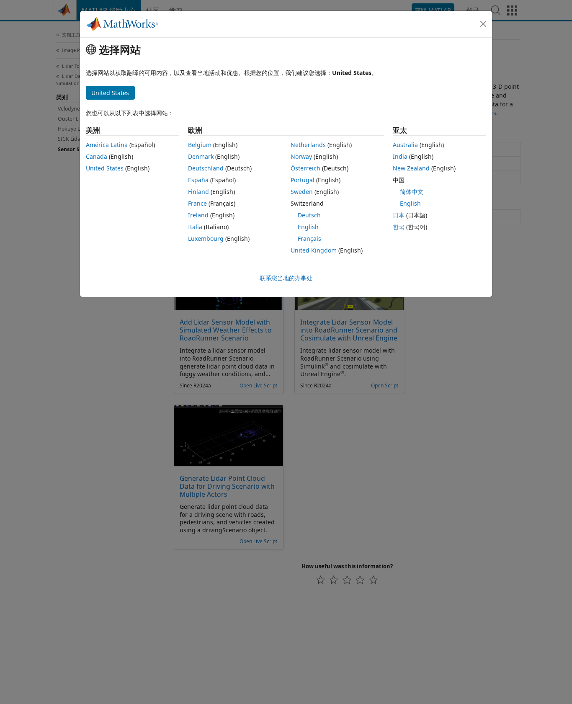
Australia (405, 145)
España (198, 180)
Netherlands (308, 145)
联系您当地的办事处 (286, 278)
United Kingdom (314, 250)
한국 (399, 227)
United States (105, 168)
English (308, 227)
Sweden (302, 192)
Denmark (201, 156)
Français (309, 238)
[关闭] (483, 24)
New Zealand (411, 168)
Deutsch (309, 215)
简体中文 (411, 192)
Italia (195, 227)
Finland (198, 192)
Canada (96, 156)
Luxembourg (206, 238)
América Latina (107, 145)
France (197, 203)
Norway (301, 156)
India (400, 156)
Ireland (198, 215)
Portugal (302, 180)
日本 (399, 215)
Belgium (199, 145)
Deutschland (206, 168)
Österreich (305, 168)
